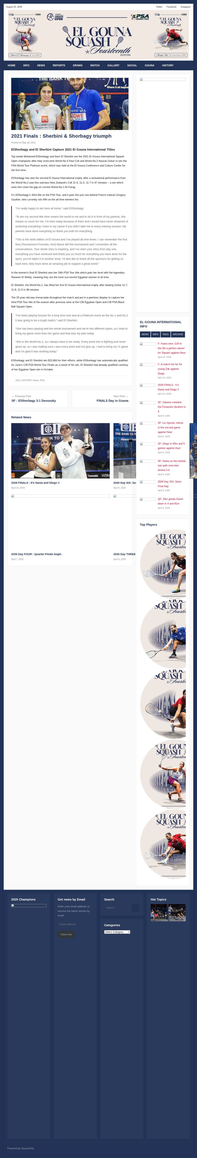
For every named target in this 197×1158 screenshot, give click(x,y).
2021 (18, 380)
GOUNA (149, 65)
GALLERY (113, 65)
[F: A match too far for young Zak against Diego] (177, 913)
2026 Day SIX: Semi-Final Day (132, 482)
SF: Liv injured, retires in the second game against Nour (170, 427)
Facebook (171, 7)
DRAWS (77, 65)
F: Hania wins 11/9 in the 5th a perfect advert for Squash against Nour (172, 348)
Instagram (186, 7)
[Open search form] (187, 65)
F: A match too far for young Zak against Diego (170, 369)
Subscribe (66, 934)
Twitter (159, 7)
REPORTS (59, 65)
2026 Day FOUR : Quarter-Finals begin (36, 554)
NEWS (41, 65)
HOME (11, 65)
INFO (26, 65)
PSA (42, 380)
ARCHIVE (178, 334)
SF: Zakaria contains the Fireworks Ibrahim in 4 (172, 407)
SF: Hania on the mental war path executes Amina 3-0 (171, 466)
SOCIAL (132, 65)
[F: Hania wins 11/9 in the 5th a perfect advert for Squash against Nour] (159, 913)
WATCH (95, 65)
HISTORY (167, 65)
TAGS (166, 334)
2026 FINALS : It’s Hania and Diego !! (35, 482)
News (36, 380)
